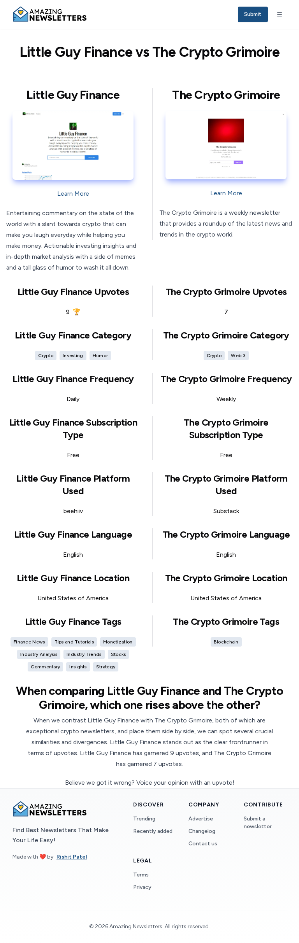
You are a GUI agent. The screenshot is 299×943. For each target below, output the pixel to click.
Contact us (202, 843)
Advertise (200, 818)
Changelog (201, 831)
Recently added (152, 831)
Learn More (73, 193)
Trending (144, 818)
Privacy (142, 887)
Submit (253, 14)
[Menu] (280, 14)
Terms (141, 874)
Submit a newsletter (258, 822)
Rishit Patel (71, 857)
